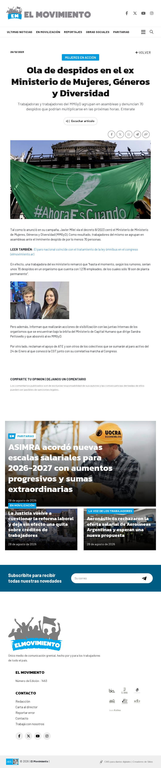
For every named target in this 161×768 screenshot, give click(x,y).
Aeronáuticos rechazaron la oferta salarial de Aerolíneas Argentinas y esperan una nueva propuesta (119, 527)
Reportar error (25, 713)
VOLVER (144, 52)
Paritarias (121, 32)
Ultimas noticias (19, 32)
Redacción (23, 701)
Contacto (22, 718)
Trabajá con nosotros (30, 724)
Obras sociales (97, 32)
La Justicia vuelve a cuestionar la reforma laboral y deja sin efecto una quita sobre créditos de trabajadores (41, 524)
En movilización (48, 32)
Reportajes (73, 32)
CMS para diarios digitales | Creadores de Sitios (128, 761)
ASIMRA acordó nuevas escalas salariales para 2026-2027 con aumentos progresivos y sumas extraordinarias (60, 468)
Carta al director (27, 707)
